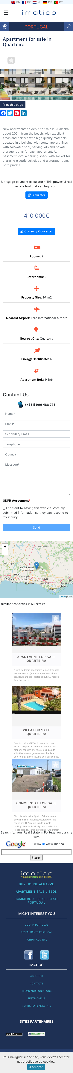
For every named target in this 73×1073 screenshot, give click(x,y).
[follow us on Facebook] (28, 955)
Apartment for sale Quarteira (36, 658)
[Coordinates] (36, 566)
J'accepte (36, 1067)
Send (36, 527)
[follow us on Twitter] (44, 955)
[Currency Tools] (36, 1034)
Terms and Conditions (36, 990)
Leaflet (63, 596)
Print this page (12, 104)
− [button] (5, 552)
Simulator (38, 195)
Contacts (36, 983)
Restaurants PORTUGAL (36, 932)
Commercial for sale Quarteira (36, 805)
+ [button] (5, 546)
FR (29, 2)
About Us (36, 975)
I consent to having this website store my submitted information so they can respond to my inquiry (35, 512)
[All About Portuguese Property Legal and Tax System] (14, 1034)
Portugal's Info (36, 939)
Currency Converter (38, 231)
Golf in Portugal (36, 924)
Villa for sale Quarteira (36, 732)
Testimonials (36, 998)
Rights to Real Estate (36, 1005)
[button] (5, 84)
